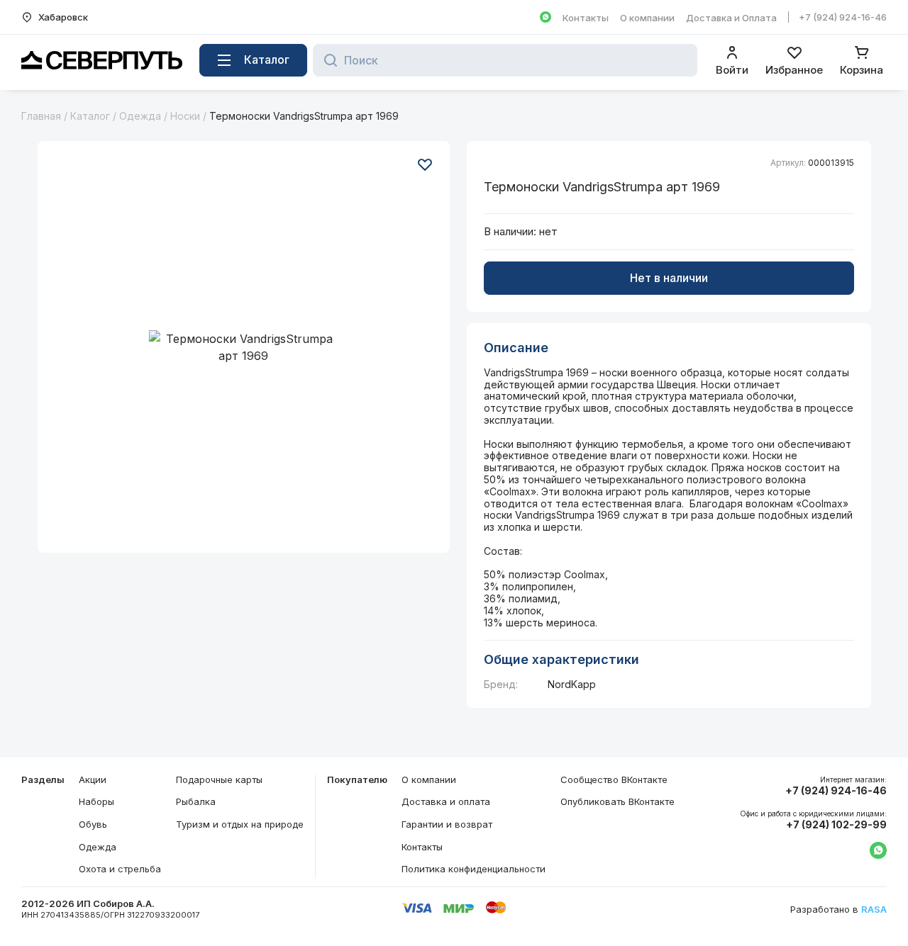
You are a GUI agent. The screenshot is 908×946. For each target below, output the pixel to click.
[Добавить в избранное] (425, 164)
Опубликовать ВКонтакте (617, 801)
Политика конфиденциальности (474, 868)
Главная (41, 116)
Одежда (140, 116)
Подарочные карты (219, 779)
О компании (647, 17)
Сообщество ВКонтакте (614, 779)
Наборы (96, 801)
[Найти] (326, 60)
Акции (92, 779)
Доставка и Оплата (731, 17)
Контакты (586, 17)
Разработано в (838, 909)
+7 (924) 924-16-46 (843, 17)
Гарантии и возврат (447, 824)
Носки (185, 116)
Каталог (90, 116)
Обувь (93, 824)
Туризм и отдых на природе (240, 824)
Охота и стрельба (120, 868)
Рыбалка (196, 801)
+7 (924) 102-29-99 (836, 824)
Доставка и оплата (446, 801)
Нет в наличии (669, 278)
